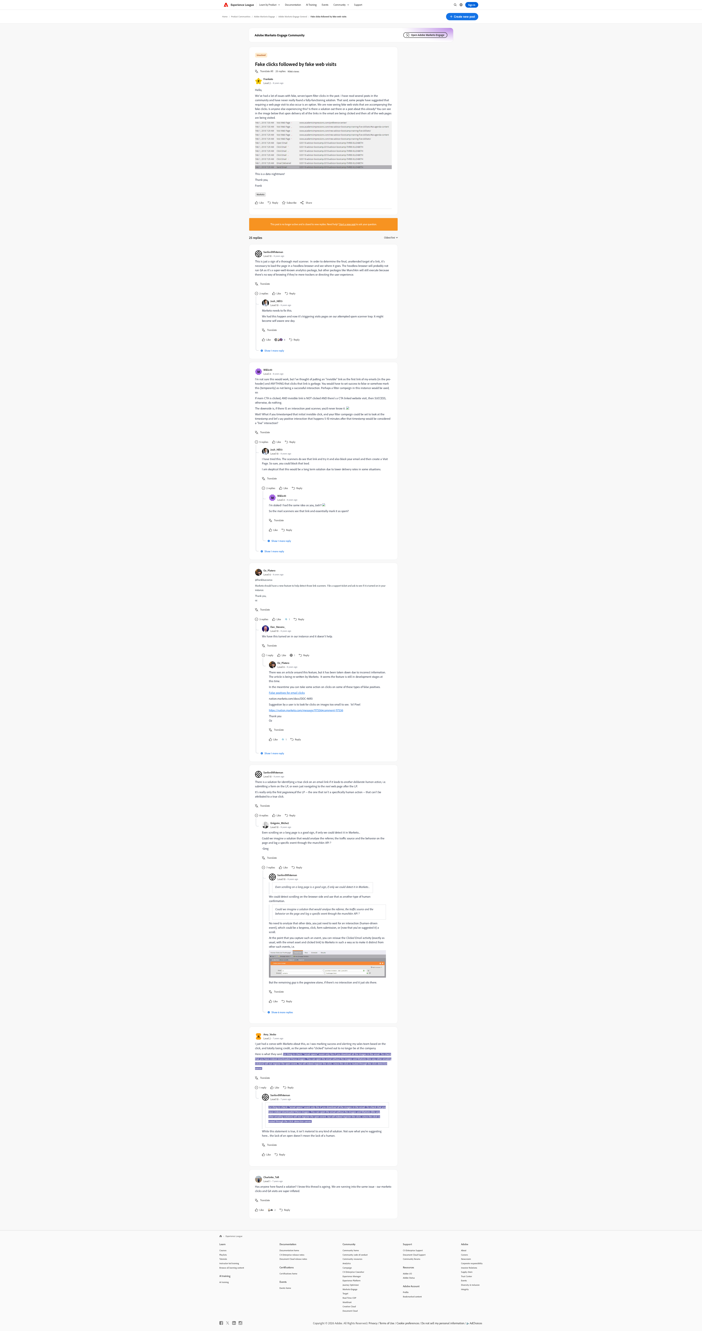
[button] (462, 16)
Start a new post (347, 224)
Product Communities (240, 16)
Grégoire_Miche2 (279, 823)
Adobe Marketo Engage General (292, 16)
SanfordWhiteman (273, 251)
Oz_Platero (269, 570)
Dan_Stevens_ (278, 626)
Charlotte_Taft (271, 1177)
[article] (322, 273)
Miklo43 (267, 369)
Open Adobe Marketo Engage (427, 35)
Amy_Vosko (269, 1034)
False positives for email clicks (287, 693)
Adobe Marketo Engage (264, 16)
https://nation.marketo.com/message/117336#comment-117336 (306, 710)
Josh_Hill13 (276, 301)
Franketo (268, 79)
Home (225, 16)
